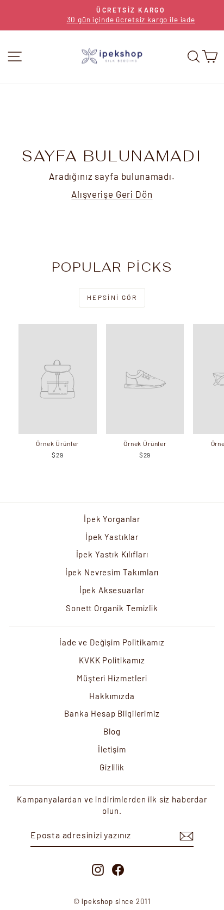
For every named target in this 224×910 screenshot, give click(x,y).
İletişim (112, 749)
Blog (111, 731)
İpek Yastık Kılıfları (112, 554)
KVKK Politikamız (112, 660)
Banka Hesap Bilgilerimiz (111, 713)
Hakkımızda (112, 696)
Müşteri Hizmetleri (112, 678)
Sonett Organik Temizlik (112, 608)
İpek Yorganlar (112, 519)
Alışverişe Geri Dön (111, 194)
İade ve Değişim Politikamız (112, 642)
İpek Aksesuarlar (112, 590)
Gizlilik (112, 767)
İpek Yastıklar (112, 537)
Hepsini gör (112, 297)
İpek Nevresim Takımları (112, 572)
